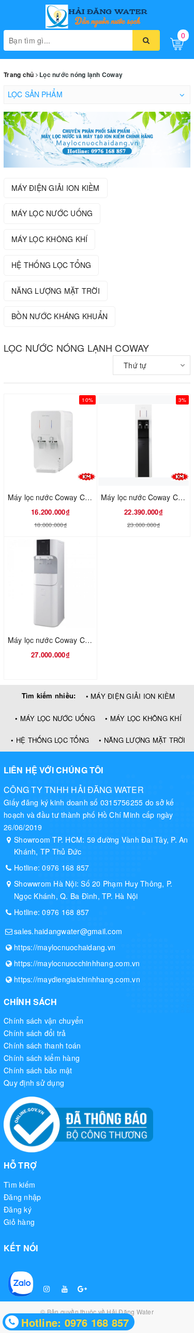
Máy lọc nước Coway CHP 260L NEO (69, 497)
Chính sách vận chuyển (43, 1020)
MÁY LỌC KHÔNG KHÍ (49, 239)
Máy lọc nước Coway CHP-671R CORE (73, 640)
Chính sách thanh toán (42, 1045)
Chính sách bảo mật (38, 1070)
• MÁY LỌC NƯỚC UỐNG (55, 718)
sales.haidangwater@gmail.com (68, 931)
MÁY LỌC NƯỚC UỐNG (52, 213)
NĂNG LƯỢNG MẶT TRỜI (55, 291)
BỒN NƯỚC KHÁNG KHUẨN (59, 316)
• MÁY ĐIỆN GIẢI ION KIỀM (130, 696)
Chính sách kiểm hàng (42, 1058)
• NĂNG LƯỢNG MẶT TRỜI (142, 740)
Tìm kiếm (19, 1184)
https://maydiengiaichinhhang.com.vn (77, 979)
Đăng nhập (22, 1197)
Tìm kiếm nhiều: (49, 695)
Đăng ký (18, 1209)
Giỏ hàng (19, 1222)
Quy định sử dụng (34, 1082)
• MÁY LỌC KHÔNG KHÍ (143, 718)
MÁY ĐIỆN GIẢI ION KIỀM (55, 188)
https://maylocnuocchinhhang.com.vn (77, 963)
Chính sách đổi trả (35, 1033)
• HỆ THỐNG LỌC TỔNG (50, 740)
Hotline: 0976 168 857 (75, 1322)
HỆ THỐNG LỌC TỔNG (51, 265)
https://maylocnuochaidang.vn (64, 947)
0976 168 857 (65, 867)
